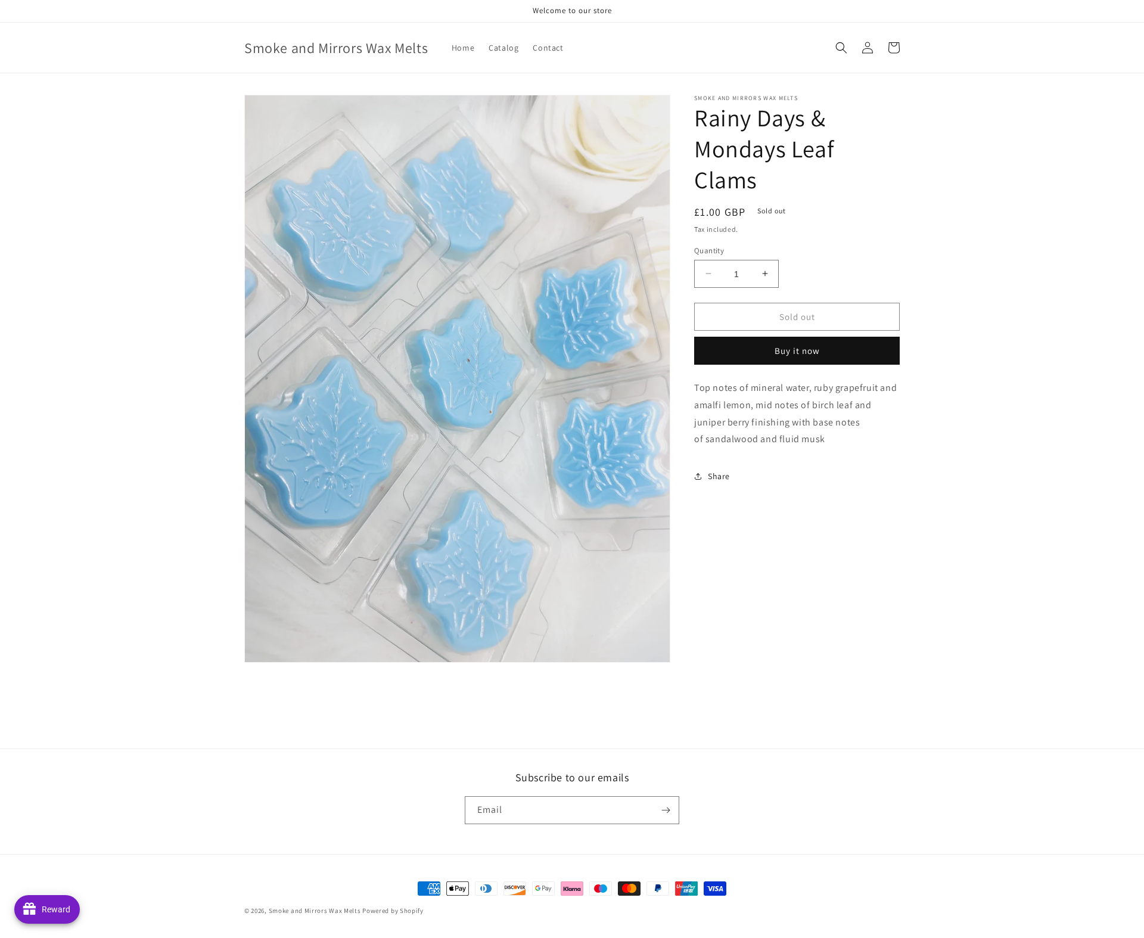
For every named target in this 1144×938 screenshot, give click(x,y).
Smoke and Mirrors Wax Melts (315, 910)
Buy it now (797, 350)
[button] (841, 48)
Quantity (709, 250)
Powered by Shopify (393, 910)
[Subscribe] (665, 810)
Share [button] (719, 475)
